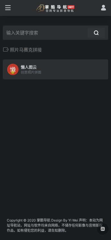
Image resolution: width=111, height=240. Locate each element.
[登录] (103, 8)
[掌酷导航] (55, 8)
